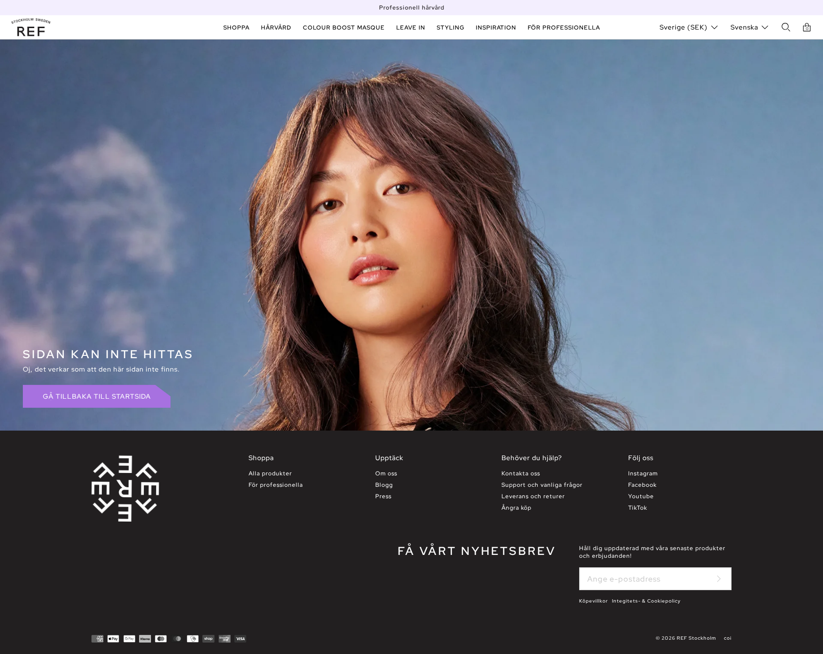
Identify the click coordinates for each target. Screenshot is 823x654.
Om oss (386, 473)
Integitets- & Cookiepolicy (646, 601)
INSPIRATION (496, 27)
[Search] (786, 27)
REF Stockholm (696, 638)
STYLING (450, 27)
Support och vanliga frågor (542, 485)
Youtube (641, 496)
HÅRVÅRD (276, 27)
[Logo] (30, 27)
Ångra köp (517, 508)
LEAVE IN (410, 27)
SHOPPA (236, 27)
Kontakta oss (521, 473)
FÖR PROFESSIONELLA (564, 27)
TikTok (637, 508)
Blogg (384, 485)
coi (728, 638)
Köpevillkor (593, 601)
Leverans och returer (533, 496)
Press (383, 496)
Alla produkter (270, 473)
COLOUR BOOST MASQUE (344, 27)
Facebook (642, 485)
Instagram (643, 473)
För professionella (276, 485)
